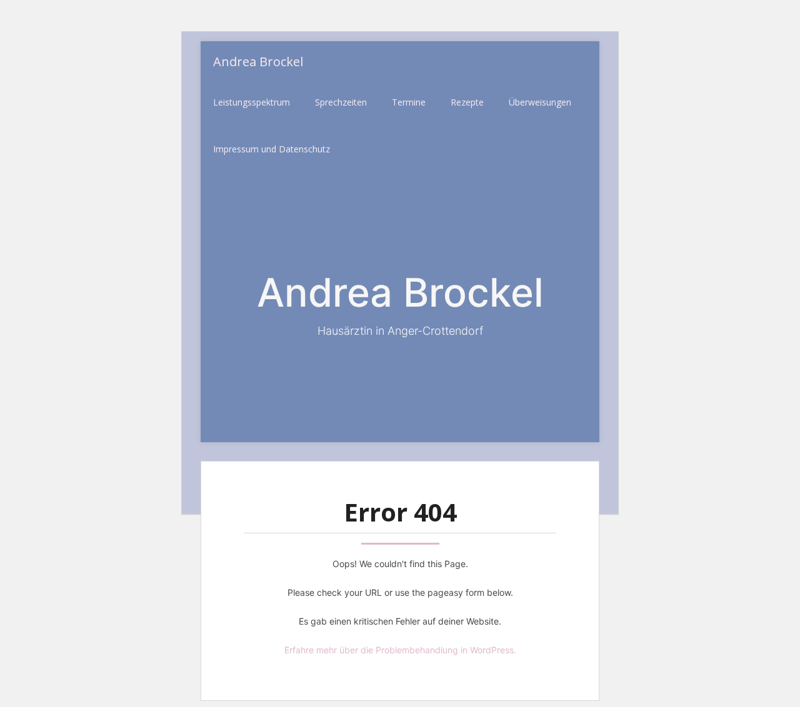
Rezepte (467, 102)
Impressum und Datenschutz (271, 149)
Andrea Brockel (258, 61)
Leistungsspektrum (251, 102)
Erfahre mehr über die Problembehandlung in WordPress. (400, 650)
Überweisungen (540, 102)
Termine (409, 102)
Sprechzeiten (341, 102)
